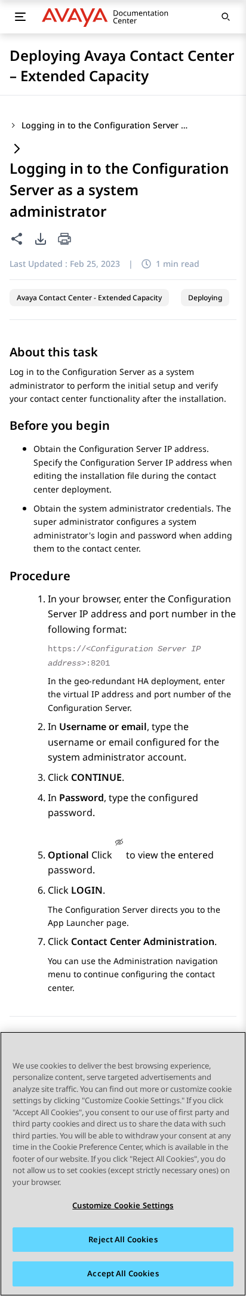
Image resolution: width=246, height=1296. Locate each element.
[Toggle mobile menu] (20, 17)
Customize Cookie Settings (122, 1205)
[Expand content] (17, 149)
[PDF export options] (40, 239)
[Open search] (226, 17)
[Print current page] (64, 240)
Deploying (205, 298)
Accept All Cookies (122, 1273)
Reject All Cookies (122, 1239)
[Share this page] (17, 239)
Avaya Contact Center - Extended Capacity (89, 298)
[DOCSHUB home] (108, 17)
